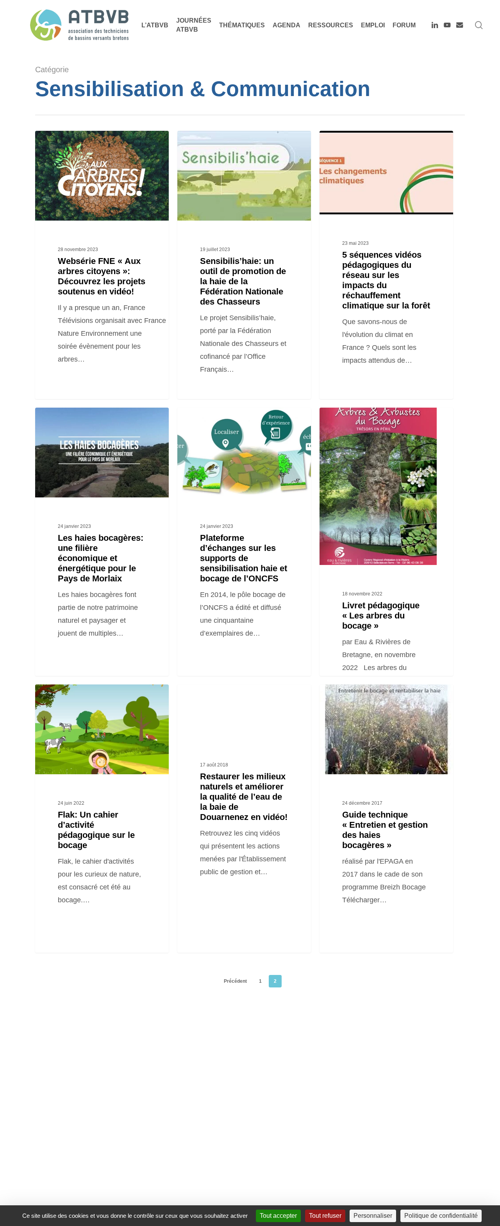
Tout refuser (325, 1215)
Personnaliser (373, 1215)
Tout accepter (278, 1215)
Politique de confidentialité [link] (441, 1215)
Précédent (235, 981)
